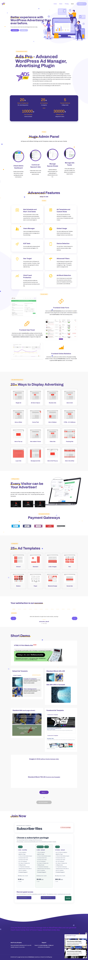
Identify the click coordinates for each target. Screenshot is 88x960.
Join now (81, 3)
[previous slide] (13, 618)
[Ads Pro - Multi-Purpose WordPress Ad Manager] (3, 4)
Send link (68, 898)
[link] (18, 156)
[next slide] (74, 618)
